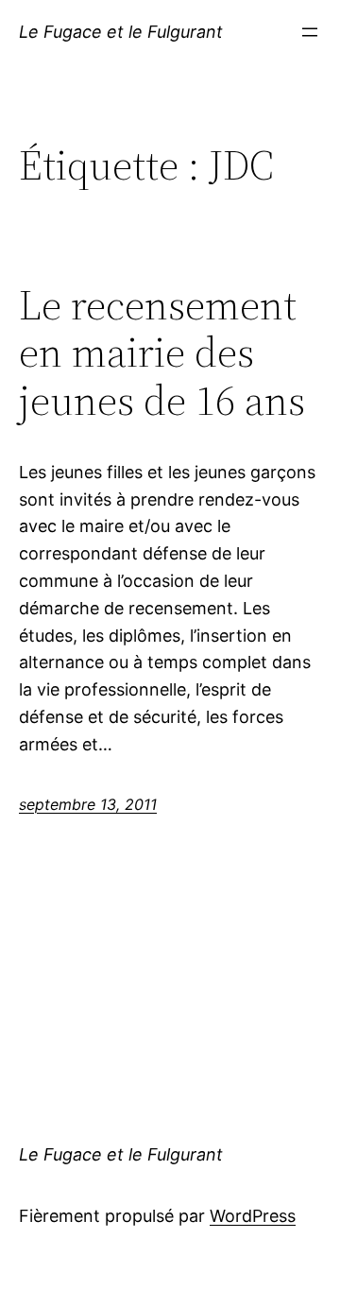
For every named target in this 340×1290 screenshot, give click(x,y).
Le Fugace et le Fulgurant (121, 32)
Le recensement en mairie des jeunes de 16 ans (162, 353)
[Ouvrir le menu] (309, 32)
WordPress (253, 1216)
